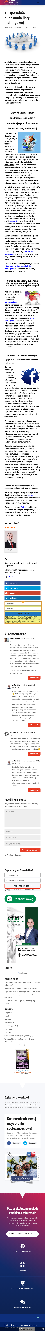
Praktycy (7, 1029)
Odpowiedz (34, 678)
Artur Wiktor (20, 27)
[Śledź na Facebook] (9, 1143)
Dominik (13, 732)
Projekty (7, 1032)
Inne (6, 1016)
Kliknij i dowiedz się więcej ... (22, 1234)
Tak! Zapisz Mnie (23, 886)
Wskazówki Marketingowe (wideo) (17, 1036)
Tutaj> (23, 507)
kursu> (31, 495)
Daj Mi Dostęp (23, 614)
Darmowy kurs (10, 302)
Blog (36, 27)
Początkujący (9, 1026)
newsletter (14, 221)
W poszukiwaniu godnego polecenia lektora (20, 988)
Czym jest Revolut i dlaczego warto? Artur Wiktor (22, 992)
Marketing (8, 1023)
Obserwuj (16, 1143)
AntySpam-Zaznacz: (14, 855)
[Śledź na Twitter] (25, 1143)
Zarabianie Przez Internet (14, 1045)
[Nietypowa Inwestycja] (22, 962)
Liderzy (7, 1019)
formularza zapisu (12, 238)
